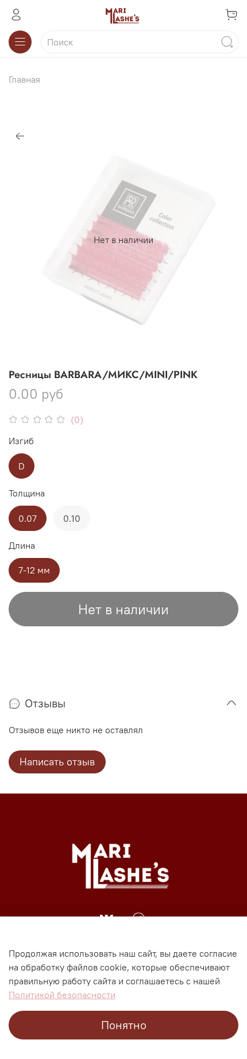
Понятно (123, 1025)
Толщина (27, 493)
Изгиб (21, 441)
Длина (22, 545)
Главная (24, 79)
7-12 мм (34, 570)
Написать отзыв (57, 761)
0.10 (71, 518)
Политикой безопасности (62, 994)
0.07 (27, 518)
